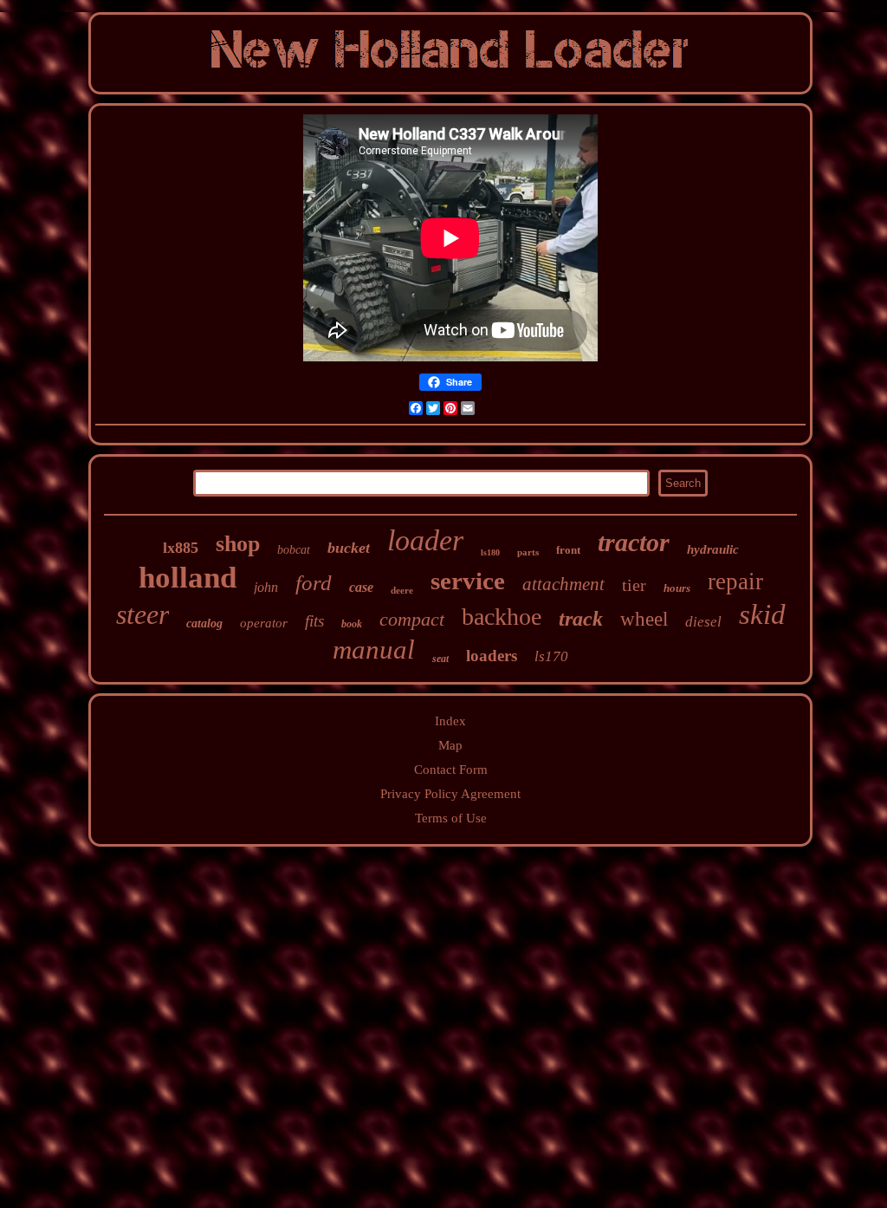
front (568, 549)
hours (677, 587)
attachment (563, 584)
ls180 (490, 552)
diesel (703, 622)
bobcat (293, 549)
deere (402, 590)
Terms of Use (451, 818)
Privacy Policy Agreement (450, 794)
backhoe (501, 616)
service (468, 580)
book (351, 624)
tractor (634, 542)
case (361, 587)
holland (187, 577)
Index (450, 721)
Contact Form (451, 769)
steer (142, 614)
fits (314, 621)
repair (735, 581)
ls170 (551, 656)
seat (440, 659)
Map (450, 745)
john (266, 587)
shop (238, 543)
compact (411, 619)
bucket (348, 547)
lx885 (180, 547)
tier (634, 584)
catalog (204, 623)
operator (264, 623)
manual (374, 649)
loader (425, 540)
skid (762, 614)
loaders (491, 655)
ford (313, 582)
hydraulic (713, 549)
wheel (644, 619)
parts (528, 552)
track (581, 618)
